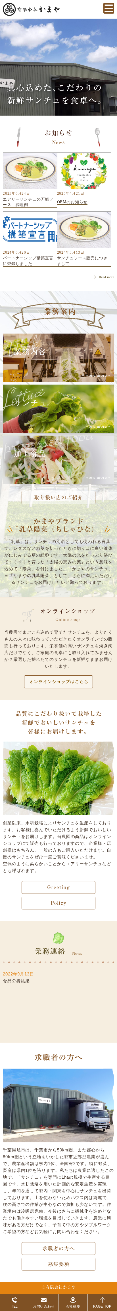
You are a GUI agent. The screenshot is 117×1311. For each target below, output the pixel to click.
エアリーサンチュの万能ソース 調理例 (28, 202)
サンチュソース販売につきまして (82, 261)
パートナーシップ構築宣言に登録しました (28, 261)
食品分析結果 (16, 981)
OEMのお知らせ (72, 202)
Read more (106, 277)
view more (96, 375)
